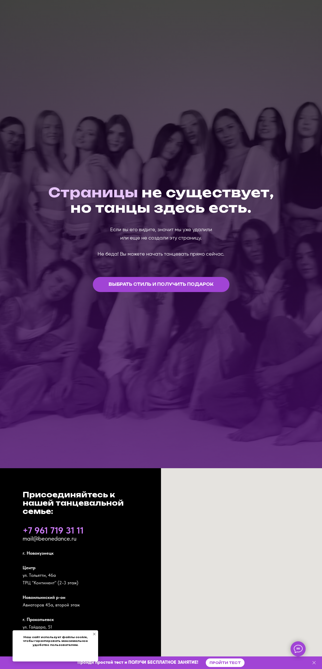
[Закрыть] (314, 663)
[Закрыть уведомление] (94, 634)
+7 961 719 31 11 (53, 530)
